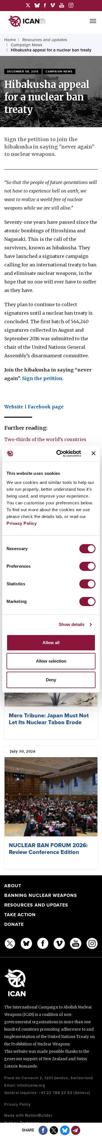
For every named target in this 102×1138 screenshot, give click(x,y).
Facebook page (46, 407)
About (12, 886)
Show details (71, 624)
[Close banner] (93, 453)
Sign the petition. (42, 378)
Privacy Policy (22, 523)
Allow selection (51, 661)
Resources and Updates (36, 905)
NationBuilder (39, 1115)
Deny (51, 679)
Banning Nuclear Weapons (40, 895)
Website (13, 407)
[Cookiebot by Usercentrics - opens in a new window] (60, 453)
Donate (14, 924)
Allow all (51, 642)
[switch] (87, 566)
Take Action (20, 915)
